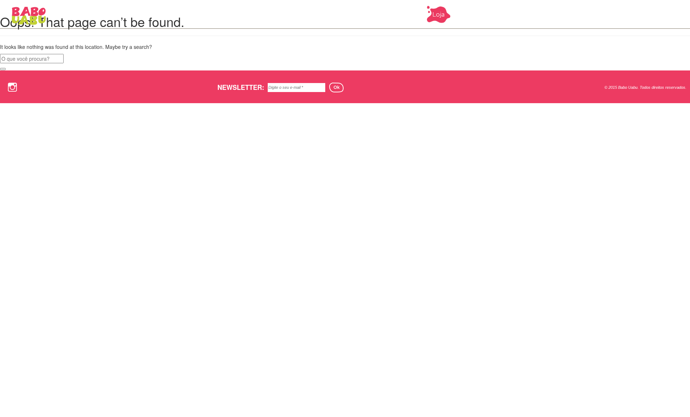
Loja (438, 14)
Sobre (465, 14)
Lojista (660, 14)
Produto (497, 14)
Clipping (591, 14)
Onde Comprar (544, 14)
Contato (627, 14)
